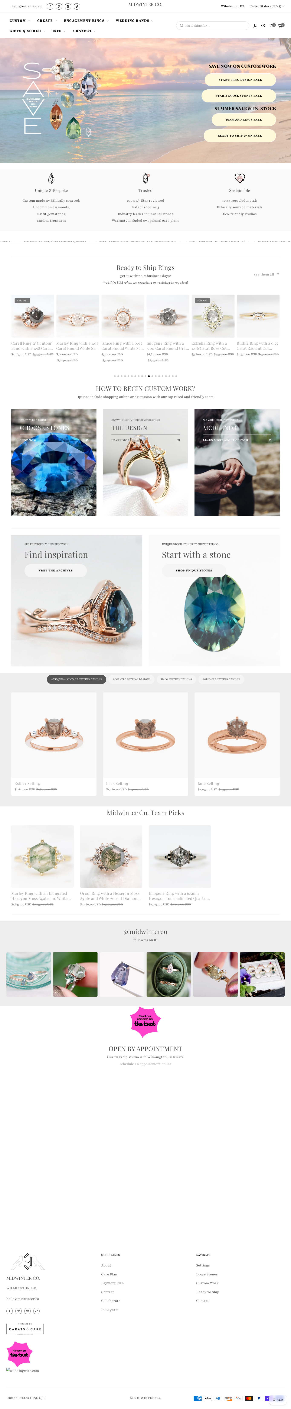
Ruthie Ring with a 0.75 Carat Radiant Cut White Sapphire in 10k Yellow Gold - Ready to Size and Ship (167, 346)
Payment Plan (112, 1283)
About (106, 1265)
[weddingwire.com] (22, 1370)
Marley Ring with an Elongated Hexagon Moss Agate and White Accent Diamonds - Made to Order (42, 896)
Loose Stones (207, 1274)
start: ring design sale (240, 80)
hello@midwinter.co (22, 1299)
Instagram (109, 1309)
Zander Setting (211, 783)
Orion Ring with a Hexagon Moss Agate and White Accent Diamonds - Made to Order (111, 896)
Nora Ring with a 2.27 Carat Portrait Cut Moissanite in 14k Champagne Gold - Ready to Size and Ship (212, 346)
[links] (51, 6)
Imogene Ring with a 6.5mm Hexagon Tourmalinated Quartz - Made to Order (179, 896)
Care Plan (109, 1274)
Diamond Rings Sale (244, 120)
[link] (20, 20)
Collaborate (110, 1300)
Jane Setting (25, 783)
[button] (49, 302)
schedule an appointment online (146, 1064)
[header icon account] (255, 26)
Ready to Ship (207, 1292)
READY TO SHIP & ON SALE (240, 136)
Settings (203, 1265)
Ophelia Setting (120, 783)
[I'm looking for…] (180, 25)
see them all (264, 274)
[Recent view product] (263, 25)
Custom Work (207, 1283)
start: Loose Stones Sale (239, 96)
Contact (107, 1292)
